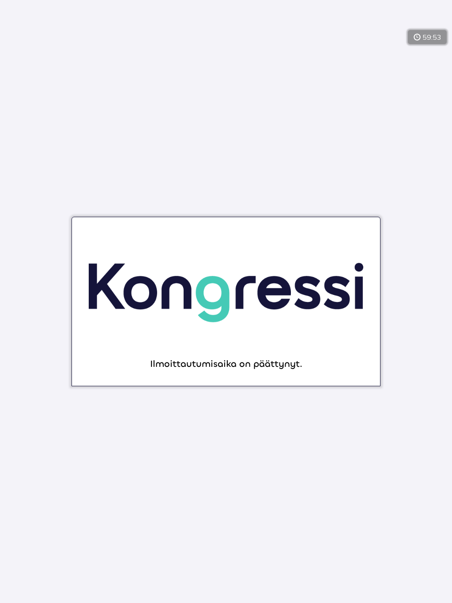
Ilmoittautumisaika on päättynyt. (226, 364)
